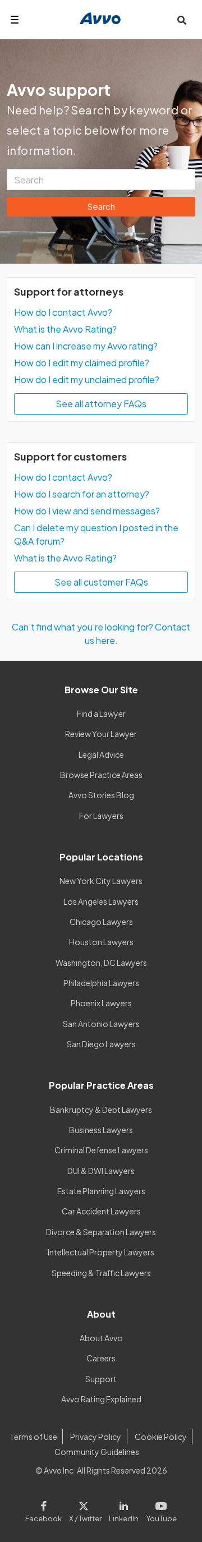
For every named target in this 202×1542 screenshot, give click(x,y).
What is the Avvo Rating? (65, 329)
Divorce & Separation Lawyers (101, 1232)
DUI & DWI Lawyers (101, 1171)
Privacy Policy (95, 1436)
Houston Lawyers (101, 942)
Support (101, 1379)
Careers (101, 1358)
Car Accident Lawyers (101, 1211)
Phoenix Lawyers (101, 1003)
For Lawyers (101, 816)
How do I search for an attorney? (81, 494)
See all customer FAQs (101, 582)
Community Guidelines (96, 1452)
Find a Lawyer (101, 713)
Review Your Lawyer (101, 734)
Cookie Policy (161, 1436)
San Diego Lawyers (101, 1044)
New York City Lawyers (101, 881)
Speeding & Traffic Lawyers (101, 1273)
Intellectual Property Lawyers (101, 1252)
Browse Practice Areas (101, 775)
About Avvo (101, 1338)
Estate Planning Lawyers (101, 1191)
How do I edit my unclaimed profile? (86, 379)
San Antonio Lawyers (101, 1024)
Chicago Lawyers (101, 922)
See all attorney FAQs (101, 403)
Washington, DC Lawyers (101, 963)
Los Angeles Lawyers (101, 901)
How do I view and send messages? (87, 511)
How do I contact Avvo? (63, 312)
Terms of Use (33, 1436)
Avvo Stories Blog (101, 795)
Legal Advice (101, 754)
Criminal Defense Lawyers (101, 1150)
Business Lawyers (101, 1130)
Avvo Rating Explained (101, 1399)
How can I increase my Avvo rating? (86, 346)
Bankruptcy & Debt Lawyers (101, 1109)
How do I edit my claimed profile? (81, 363)
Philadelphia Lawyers (101, 983)
